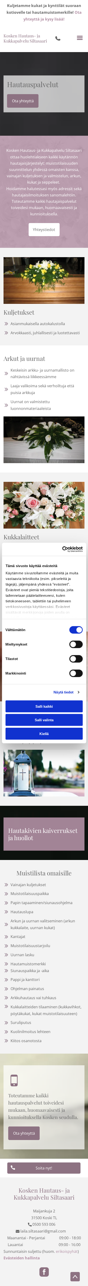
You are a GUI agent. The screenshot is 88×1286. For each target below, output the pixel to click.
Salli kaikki (44, 706)
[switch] (76, 644)
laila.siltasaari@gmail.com (43, 1231)
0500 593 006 (43, 1224)
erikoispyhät (67, 1251)
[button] (79, 38)
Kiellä (44, 733)
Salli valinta (44, 720)
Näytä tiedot (63, 692)
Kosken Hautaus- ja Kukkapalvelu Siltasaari (25, 38)
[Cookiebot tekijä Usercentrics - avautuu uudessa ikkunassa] (63, 549)
